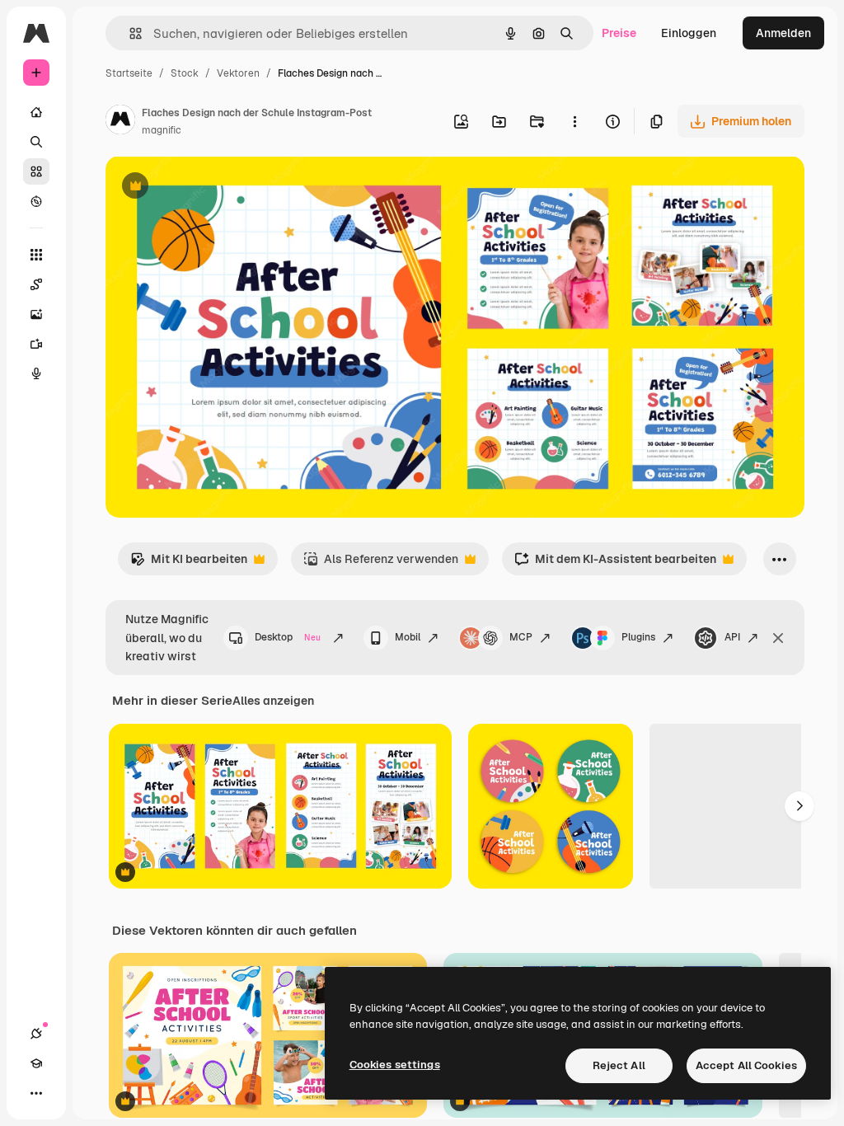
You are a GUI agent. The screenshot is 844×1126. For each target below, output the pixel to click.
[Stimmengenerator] (36, 373)
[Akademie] (36, 1063)
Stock (185, 73)
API (732, 637)
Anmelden (783, 33)
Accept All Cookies (746, 1065)
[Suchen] (36, 142)
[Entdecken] (36, 201)
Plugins (638, 637)
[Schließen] (778, 638)
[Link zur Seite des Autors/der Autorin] (120, 122)
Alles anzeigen (273, 700)
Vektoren (238, 73)
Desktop (288, 637)
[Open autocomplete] (129, 33)
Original (211, 187)
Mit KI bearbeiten (188, 563)
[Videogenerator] (36, 344)
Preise (619, 33)
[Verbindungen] (36, 1033)
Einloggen (688, 33)
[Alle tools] (36, 255)
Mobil (407, 637)
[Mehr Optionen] (574, 121)
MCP (520, 637)
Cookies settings (394, 1065)
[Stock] (36, 171)
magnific (161, 130)
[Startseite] (36, 112)
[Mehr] (36, 1093)
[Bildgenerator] (36, 314)
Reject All (619, 1065)
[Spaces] (36, 284)
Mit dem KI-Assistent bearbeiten (615, 563)
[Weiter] (799, 806)
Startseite (129, 73)
